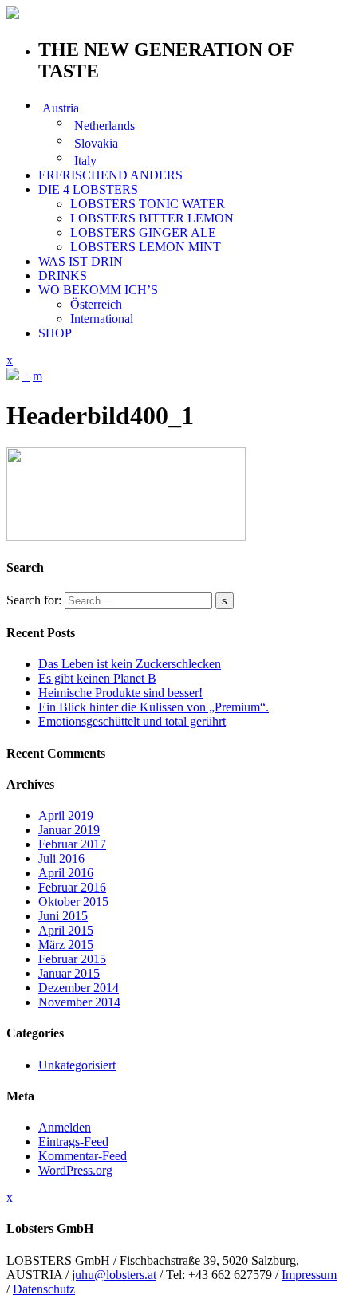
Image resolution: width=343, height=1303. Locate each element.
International (101, 318)
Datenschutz (44, 1289)
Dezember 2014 (78, 987)
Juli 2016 (61, 858)
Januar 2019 (69, 830)
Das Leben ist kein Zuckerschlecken (129, 664)
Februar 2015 (72, 959)
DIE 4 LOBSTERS (88, 189)
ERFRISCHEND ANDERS (110, 175)
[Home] (12, 376)
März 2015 (65, 944)
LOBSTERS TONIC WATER (147, 204)
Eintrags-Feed (73, 1141)
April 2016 (65, 873)
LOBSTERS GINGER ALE (143, 232)
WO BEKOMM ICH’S (98, 290)
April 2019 (65, 815)
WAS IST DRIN (80, 261)
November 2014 (79, 1002)
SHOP (55, 333)
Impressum (309, 1274)
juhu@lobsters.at (114, 1274)
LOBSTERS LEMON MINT (145, 247)
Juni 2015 (63, 916)
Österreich (96, 304)
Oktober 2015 (73, 901)
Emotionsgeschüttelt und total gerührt (132, 721)
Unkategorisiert (77, 1065)
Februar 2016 (72, 887)
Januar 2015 (69, 973)
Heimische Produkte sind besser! (120, 692)
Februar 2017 (72, 844)
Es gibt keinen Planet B (97, 678)
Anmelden (64, 1127)
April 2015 (65, 930)
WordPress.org (75, 1170)
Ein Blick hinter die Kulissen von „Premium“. (153, 707)
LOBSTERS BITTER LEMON (152, 218)
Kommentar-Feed (82, 1156)
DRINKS (62, 275)
